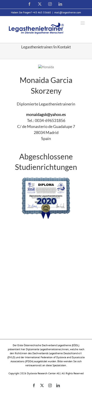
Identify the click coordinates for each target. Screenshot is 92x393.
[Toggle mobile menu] (83, 23)
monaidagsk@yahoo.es (46, 114)
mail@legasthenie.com (67, 12)
